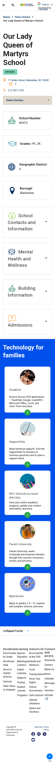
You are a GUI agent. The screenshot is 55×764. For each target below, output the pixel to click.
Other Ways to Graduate (9, 688)
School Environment (35, 688)
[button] (27, 222)
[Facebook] (33, 734)
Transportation (36, 674)
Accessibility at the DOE (36, 655)
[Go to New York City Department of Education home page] (36, 4)
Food (32, 669)
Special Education (22, 655)
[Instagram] (39, 734)
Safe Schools (36, 695)
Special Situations (34, 701)
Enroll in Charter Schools (7, 673)
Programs (22, 695)
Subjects (21, 677)
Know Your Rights (34, 680)
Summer (7, 681)
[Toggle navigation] (4, 5)
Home (6, 17)
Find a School (22, 17)
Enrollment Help (8, 663)
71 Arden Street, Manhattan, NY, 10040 (28, 82)
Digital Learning (21, 671)
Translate (43, 9)
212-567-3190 (16, 90)
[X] (45, 734)
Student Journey (21, 688)
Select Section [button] (14, 100)
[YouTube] (33, 740)
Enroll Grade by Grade (9, 655)
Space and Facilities (34, 710)
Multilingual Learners (23, 663)
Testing (21, 682)
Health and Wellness (34, 663)
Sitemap (38, 727)
